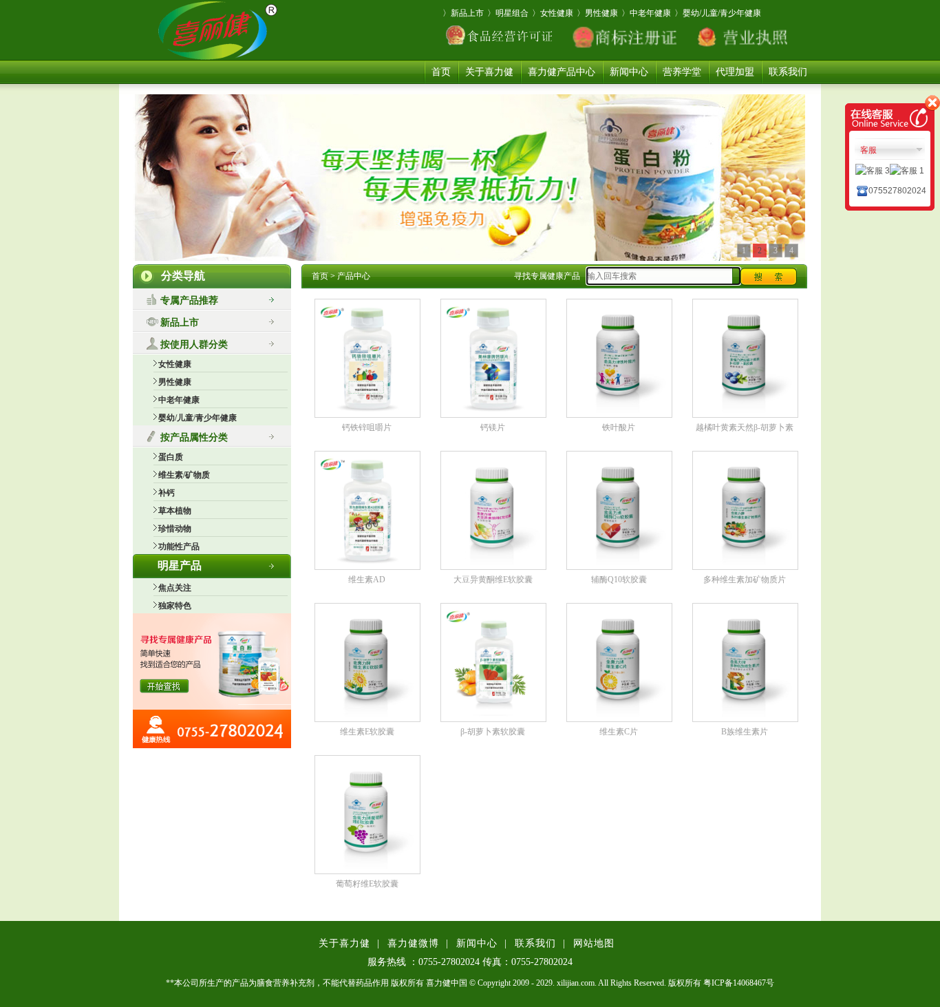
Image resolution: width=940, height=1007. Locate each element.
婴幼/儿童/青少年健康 (197, 418)
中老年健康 (179, 400)
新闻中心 (629, 72)
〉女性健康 (552, 13)
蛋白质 (170, 457)
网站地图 (594, 943)
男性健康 (174, 382)
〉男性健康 (597, 13)
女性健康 (174, 364)
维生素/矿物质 (184, 475)
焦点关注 (174, 588)
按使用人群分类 (194, 344)
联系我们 (788, 72)
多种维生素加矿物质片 (744, 579)
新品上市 (179, 322)
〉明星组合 (507, 13)
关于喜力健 (489, 72)
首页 (441, 72)
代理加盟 (735, 72)
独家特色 (174, 606)
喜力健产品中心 (561, 72)
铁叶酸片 (618, 427)
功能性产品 (179, 546)
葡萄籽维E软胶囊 (367, 884)
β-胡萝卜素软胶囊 (492, 731)
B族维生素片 (744, 731)
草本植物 (174, 511)
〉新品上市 (463, 13)
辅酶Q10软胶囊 (619, 579)
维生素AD (366, 579)
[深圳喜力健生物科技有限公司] (214, 30)
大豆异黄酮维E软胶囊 (493, 579)
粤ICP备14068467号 (738, 983)
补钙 (166, 493)
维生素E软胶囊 (367, 731)
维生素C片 (618, 731)
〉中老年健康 (646, 13)
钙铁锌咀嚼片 (367, 427)
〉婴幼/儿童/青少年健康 (717, 13)
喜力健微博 (413, 943)
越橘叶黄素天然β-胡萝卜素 (744, 427)
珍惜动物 (174, 528)
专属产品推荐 (189, 300)
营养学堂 (682, 72)
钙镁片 (492, 427)
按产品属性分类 (194, 437)
